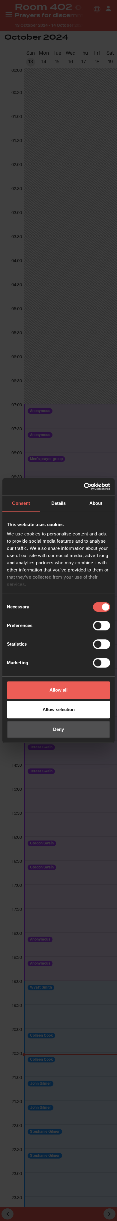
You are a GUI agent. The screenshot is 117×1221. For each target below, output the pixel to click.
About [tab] (96, 503)
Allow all (59, 689)
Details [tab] (58, 503)
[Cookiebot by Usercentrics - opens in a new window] (84, 486)
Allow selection (59, 709)
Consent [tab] (21, 503)
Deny (58, 729)
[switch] (101, 625)
